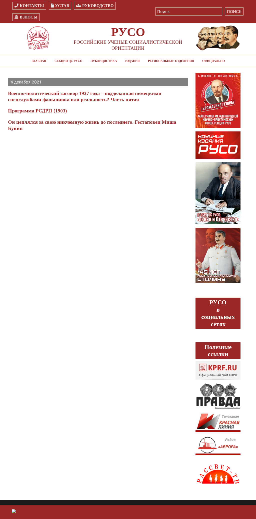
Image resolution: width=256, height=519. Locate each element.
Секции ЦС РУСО (68, 61)
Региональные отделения (171, 61)
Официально (213, 61)
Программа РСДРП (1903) (37, 110)
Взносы (29, 17)
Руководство (98, 5)
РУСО (128, 31)
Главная (39, 61)
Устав (62, 5)
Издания (132, 61)
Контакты (32, 5)
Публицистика (103, 61)
